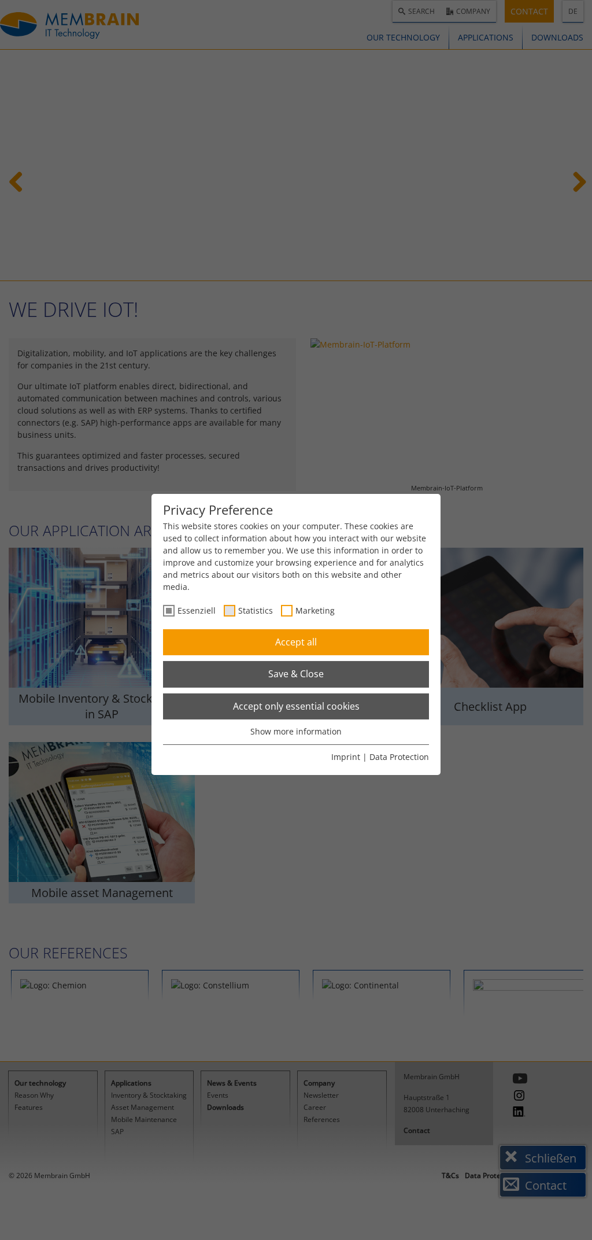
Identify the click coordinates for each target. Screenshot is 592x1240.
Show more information (296, 731)
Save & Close (296, 673)
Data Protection (399, 756)
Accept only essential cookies (296, 706)
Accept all (296, 642)
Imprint (345, 756)
